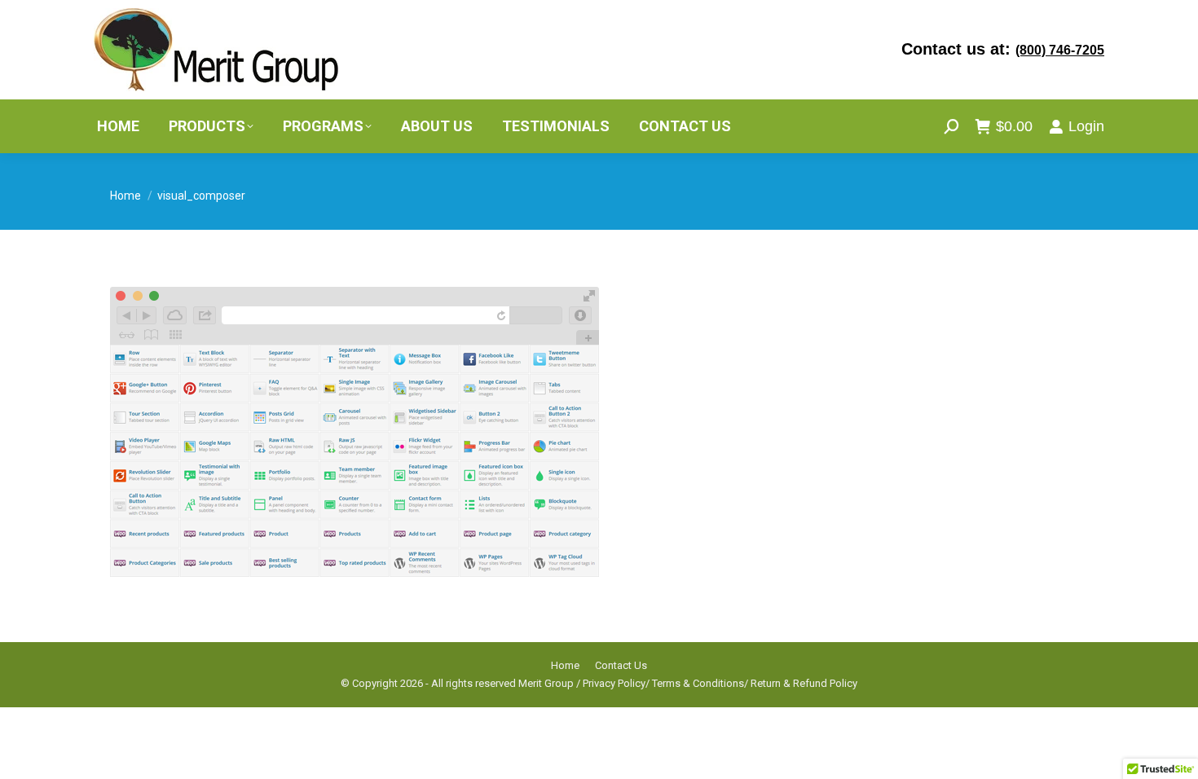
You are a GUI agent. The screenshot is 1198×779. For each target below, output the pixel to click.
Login (1086, 126)
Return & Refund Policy (804, 683)
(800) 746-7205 (1059, 50)
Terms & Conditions (698, 683)
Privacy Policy (614, 683)
